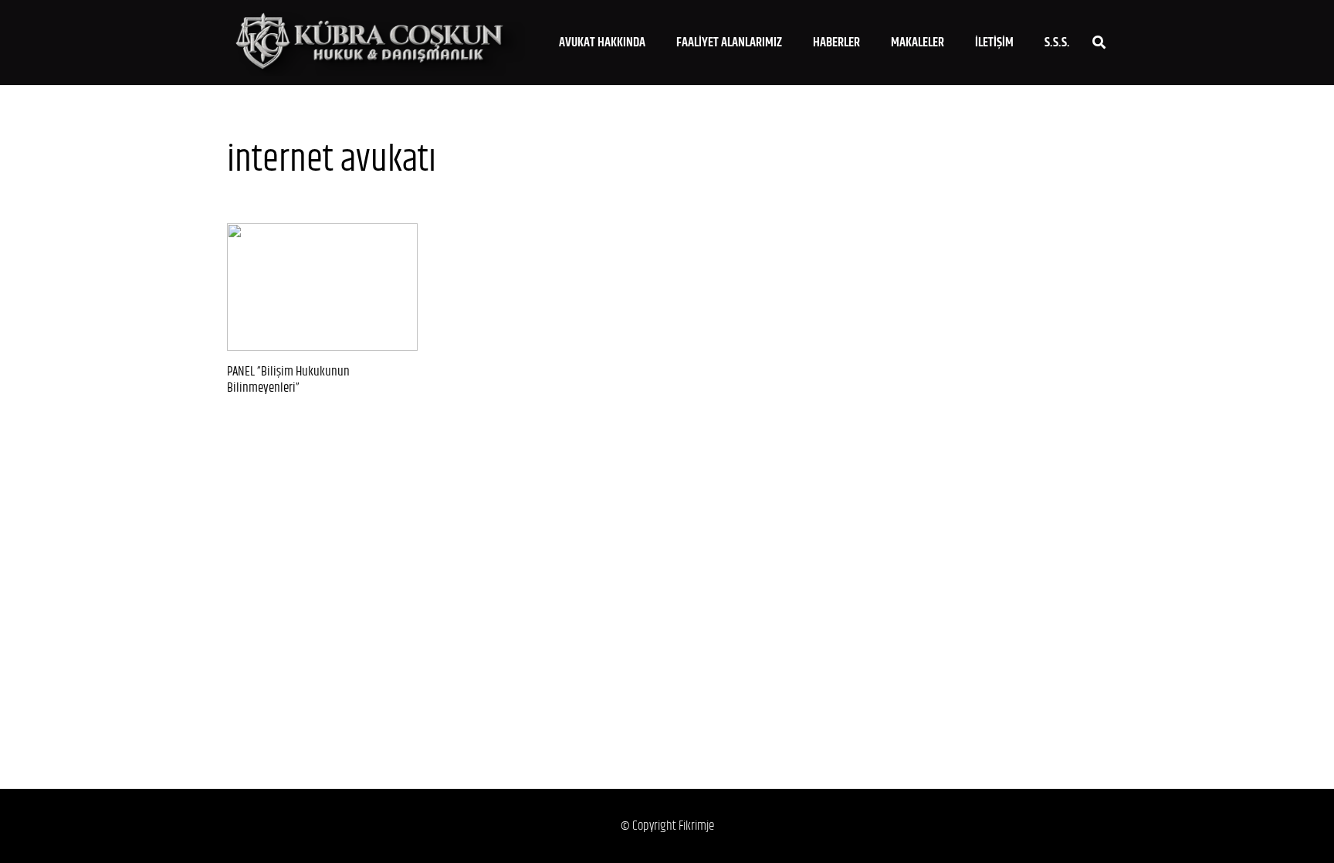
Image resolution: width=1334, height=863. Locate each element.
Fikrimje (696, 826)
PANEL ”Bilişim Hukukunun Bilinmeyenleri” (288, 380)
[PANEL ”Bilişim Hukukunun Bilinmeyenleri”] (322, 287)
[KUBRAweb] (376, 43)
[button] (657, 42)
